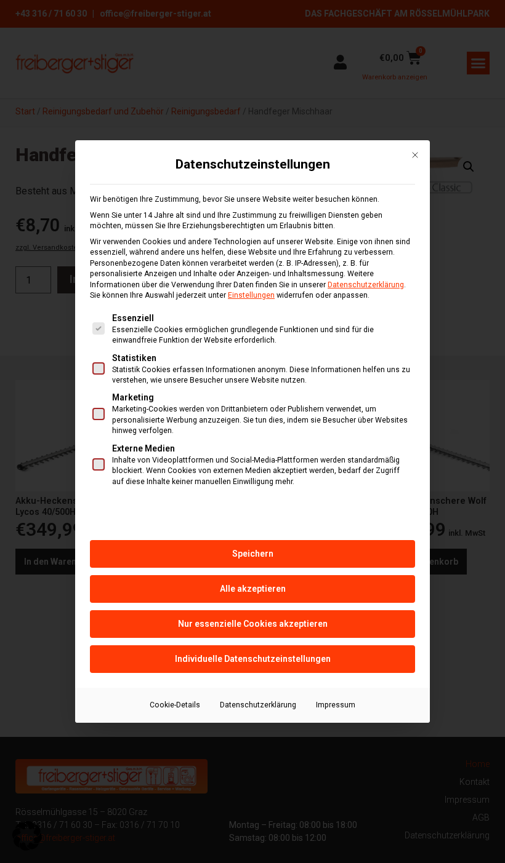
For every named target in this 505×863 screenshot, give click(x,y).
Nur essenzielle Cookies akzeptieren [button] (253, 624)
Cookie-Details (175, 705)
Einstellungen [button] (251, 295)
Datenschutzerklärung (366, 284)
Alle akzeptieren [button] (253, 589)
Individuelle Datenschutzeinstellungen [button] (253, 659)
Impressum (335, 705)
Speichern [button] (252, 554)
